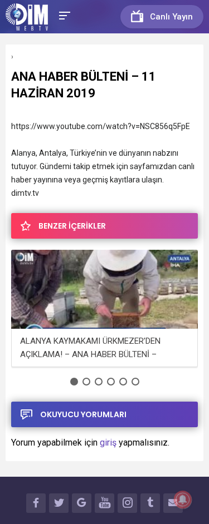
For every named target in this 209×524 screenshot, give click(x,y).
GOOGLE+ (81, 503)
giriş (108, 442)
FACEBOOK (36, 503)
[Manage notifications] (183, 499)
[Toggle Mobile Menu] (63, 15)
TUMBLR (150, 503)
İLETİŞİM (173, 503)
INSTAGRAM (127, 503)
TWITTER (59, 503)
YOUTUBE (104, 503)
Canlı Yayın (171, 17)
